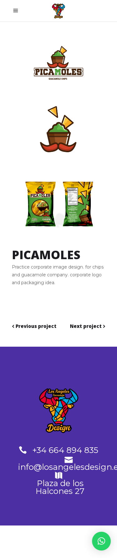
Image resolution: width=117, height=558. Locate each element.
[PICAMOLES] (58, 59)
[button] (101, 541)
